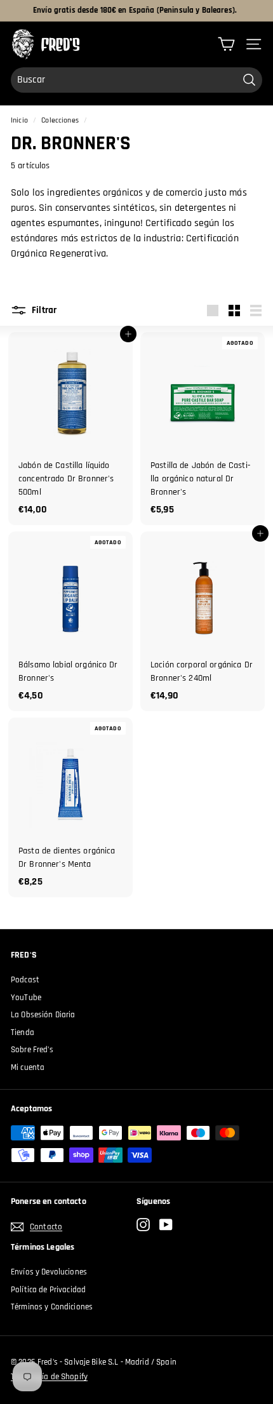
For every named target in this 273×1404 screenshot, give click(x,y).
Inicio (19, 120)
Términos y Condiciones (52, 1307)
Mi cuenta (27, 1067)
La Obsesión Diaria (43, 1015)
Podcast (25, 980)
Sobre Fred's (32, 1050)
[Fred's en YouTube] (166, 1224)
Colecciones (60, 120)
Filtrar (43, 310)
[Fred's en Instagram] (143, 1224)
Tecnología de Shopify (49, 1377)
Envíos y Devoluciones (49, 1272)
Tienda (22, 1032)
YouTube (26, 998)
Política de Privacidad (48, 1290)
